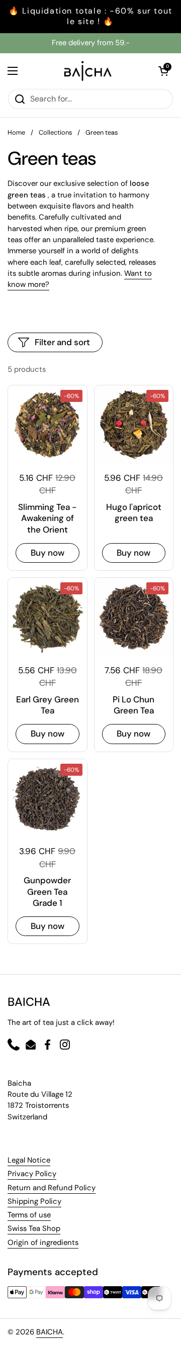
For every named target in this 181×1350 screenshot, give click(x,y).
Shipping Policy (34, 1201)
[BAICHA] (88, 71)
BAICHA (49, 1332)
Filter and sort (62, 342)
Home (16, 132)
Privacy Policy (32, 1174)
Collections (55, 132)
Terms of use (29, 1215)
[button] (163, 71)
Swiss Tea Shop (34, 1228)
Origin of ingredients (43, 1242)
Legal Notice (29, 1160)
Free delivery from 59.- (91, 43)
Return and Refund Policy (52, 1188)
